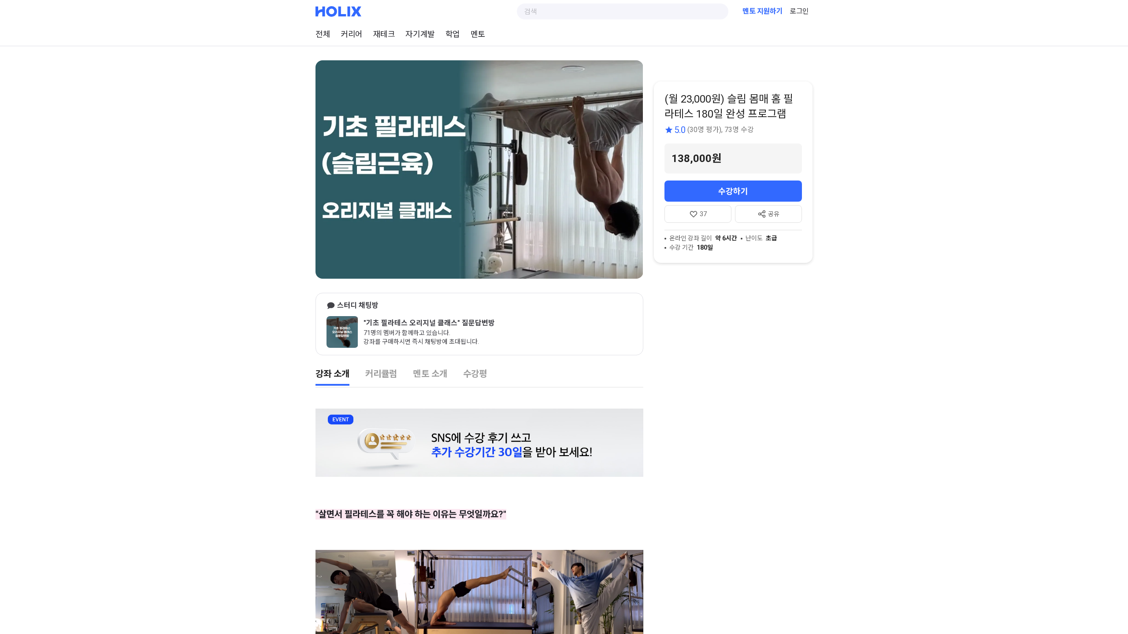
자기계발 (419, 34)
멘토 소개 (430, 374)
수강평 (475, 374)
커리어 (352, 34)
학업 (452, 34)
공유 (773, 213)
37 (703, 213)
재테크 (384, 34)
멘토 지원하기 (762, 11)
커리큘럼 (381, 374)
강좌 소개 (332, 374)
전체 (322, 34)
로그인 (799, 11)
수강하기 (733, 191)
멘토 (478, 34)
